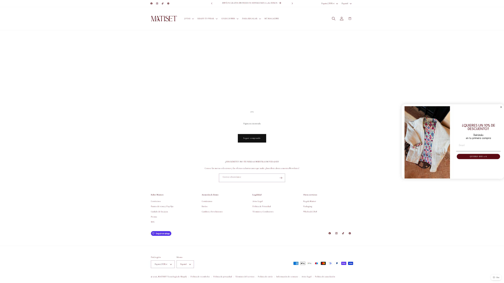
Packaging (307, 206)
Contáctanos (207, 201)
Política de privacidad (222, 277)
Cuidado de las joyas (159, 212)
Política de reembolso (200, 277)
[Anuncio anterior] (212, 3)
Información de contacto (287, 277)
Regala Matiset (309, 201)
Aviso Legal (258, 201)
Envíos (205, 206)
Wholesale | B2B (310, 212)
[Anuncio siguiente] (292, 3)
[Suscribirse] (281, 178)
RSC (153, 222)
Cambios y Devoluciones (212, 212)
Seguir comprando (252, 138)
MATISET (162, 277)
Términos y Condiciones (263, 212)
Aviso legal (306, 277)
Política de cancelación (325, 277)
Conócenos (156, 201)
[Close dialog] (501, 107)
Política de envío (265, 277)
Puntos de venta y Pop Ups (162, 206)
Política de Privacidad (262, 206)
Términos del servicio (245, 277)
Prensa (154, 217)
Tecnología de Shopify (177, 277)
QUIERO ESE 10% (478, 156)
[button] (188, 18)
